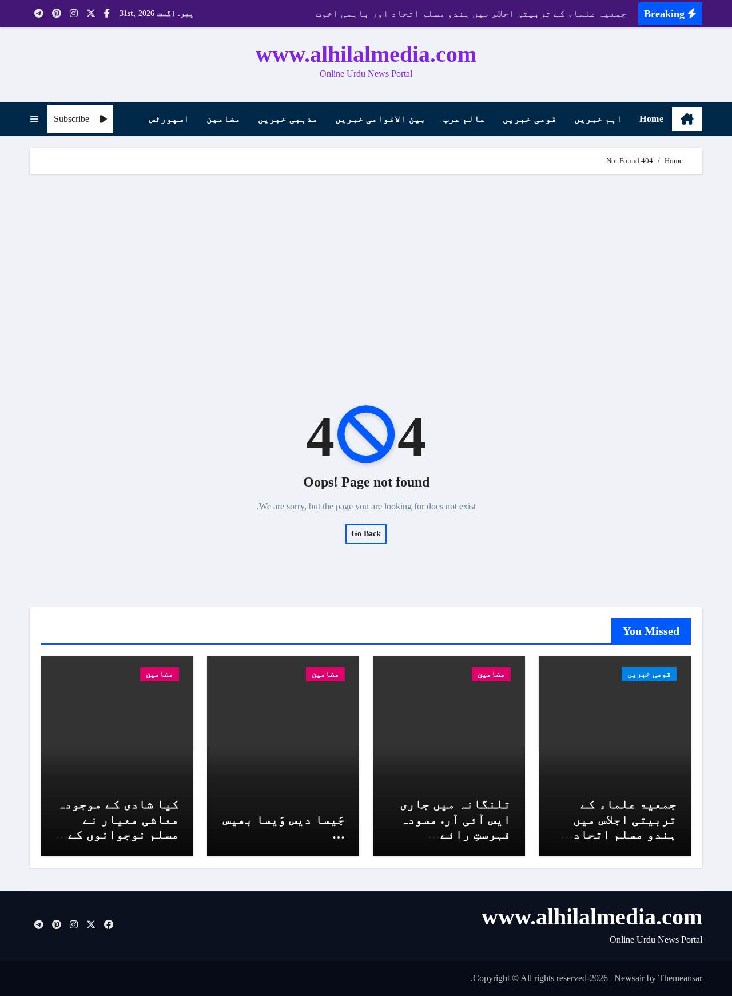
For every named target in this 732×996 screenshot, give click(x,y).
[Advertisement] (364, 271)
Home (651, 119)
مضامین (223, 119)
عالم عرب (464, 119)
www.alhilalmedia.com (366, 54)
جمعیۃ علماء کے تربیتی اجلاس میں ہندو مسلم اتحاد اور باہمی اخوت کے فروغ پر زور (619, 834)
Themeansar (680, 978)
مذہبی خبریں (288, 119)
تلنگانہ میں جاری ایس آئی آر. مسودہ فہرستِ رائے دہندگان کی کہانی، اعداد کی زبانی (451, 834)
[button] (34, 119)
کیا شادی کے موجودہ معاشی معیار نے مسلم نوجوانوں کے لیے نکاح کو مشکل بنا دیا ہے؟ (118, 834)
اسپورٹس (169, 119)
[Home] (687, 119)
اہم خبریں (598, 119)
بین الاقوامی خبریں (380, 119)
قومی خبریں (530, 119)
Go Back (366, 533)
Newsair (629, 978)
